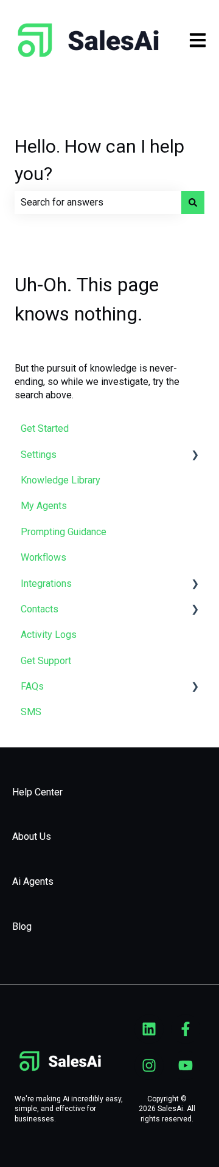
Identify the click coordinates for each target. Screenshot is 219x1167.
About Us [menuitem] (31, 836)
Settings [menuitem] (39, 454)
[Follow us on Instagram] (149, 1065)
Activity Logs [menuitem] (49, 634)
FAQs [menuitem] (32, 686)
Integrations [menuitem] (46, 583)
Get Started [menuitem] (45, 428)
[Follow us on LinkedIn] (149, 1029)
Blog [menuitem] (22, 926)
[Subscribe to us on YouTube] (185, 1065)
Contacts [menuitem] (39, 609)
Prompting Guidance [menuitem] (63, 532)
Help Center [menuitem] (37, 792)
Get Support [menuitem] (46, 661)
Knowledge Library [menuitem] (60, 480)
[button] (194, 455)
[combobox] (98, 202)
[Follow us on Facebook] (185, 1029)
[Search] (192, 202)
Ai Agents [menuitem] (33, 881)
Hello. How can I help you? (99, 160)
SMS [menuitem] (31, 712)
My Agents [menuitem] (44, 505)
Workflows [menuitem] (43, 557)
